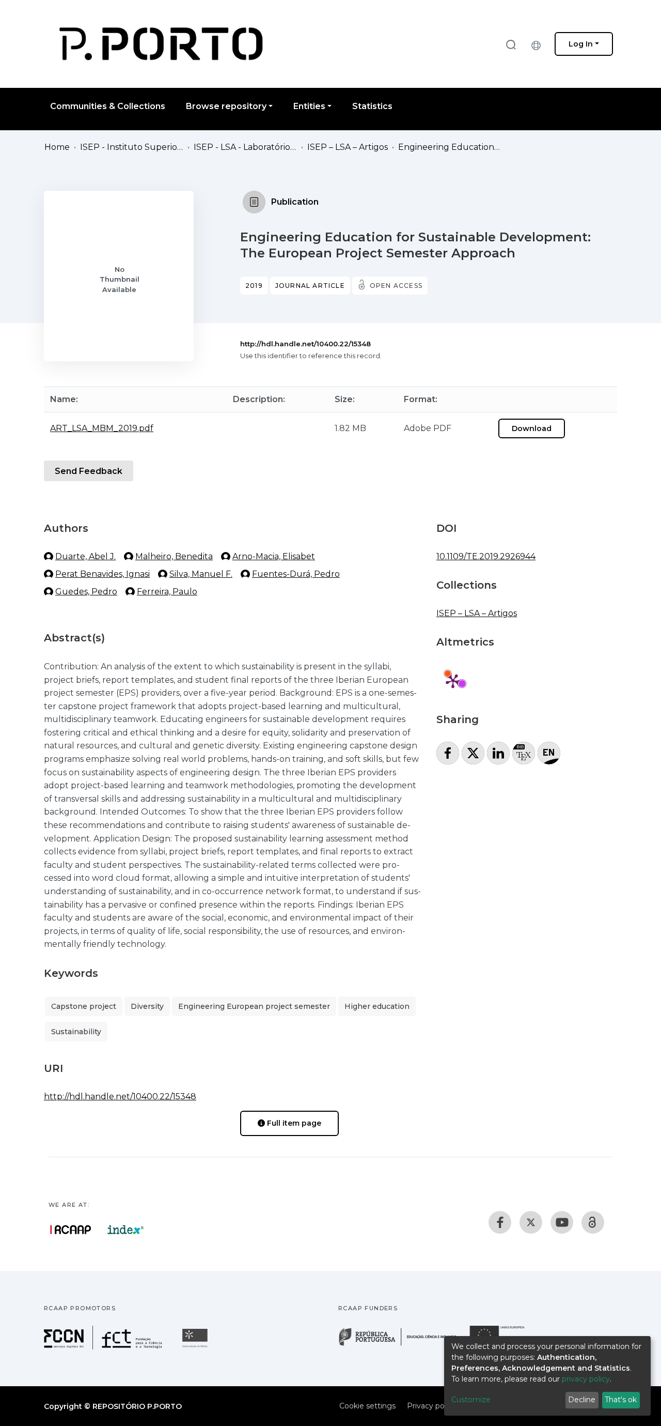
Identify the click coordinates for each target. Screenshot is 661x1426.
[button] (539, 44)
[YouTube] (561, 1222)
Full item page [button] (293, 1123)
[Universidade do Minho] (196, 1347)
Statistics (372, 106)
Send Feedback (88, 471)
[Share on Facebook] (447, 753)
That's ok (621, 1399)
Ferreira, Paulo (167, 591)
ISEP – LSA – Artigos (347, 147)
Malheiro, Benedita (174, 556)
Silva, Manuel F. (200, 574)
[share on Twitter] (473, 753)
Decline (581, 1399)
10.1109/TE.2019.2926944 (486, 556)
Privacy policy (431, 1405)
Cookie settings (367, 1405)
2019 (254, 285)
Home (57, 147)
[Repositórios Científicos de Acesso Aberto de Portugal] (71, 1229)
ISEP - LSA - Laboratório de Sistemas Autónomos (245, 147)
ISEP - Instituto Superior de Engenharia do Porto (131, 147)
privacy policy (586, 1379)
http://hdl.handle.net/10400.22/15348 (305, 344)
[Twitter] (531, 1222)
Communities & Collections (107, 106)
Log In (581, 44)
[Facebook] (500, 1222)
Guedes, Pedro (86, 591)
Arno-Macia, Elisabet (273, 556)
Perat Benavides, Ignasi (102, 574)
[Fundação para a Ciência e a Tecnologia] (104, 1347)
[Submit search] (511, 44)
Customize (471, 1399)
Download (532, 428)
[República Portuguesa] (402, 1345)
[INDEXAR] (125, 1229)
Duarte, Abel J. (85, 556)
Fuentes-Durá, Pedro (296, 574)
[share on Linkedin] (498, 753)
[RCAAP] (592, 1222)
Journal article (310, 285)
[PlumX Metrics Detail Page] (452, 680)
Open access (396, 285)
